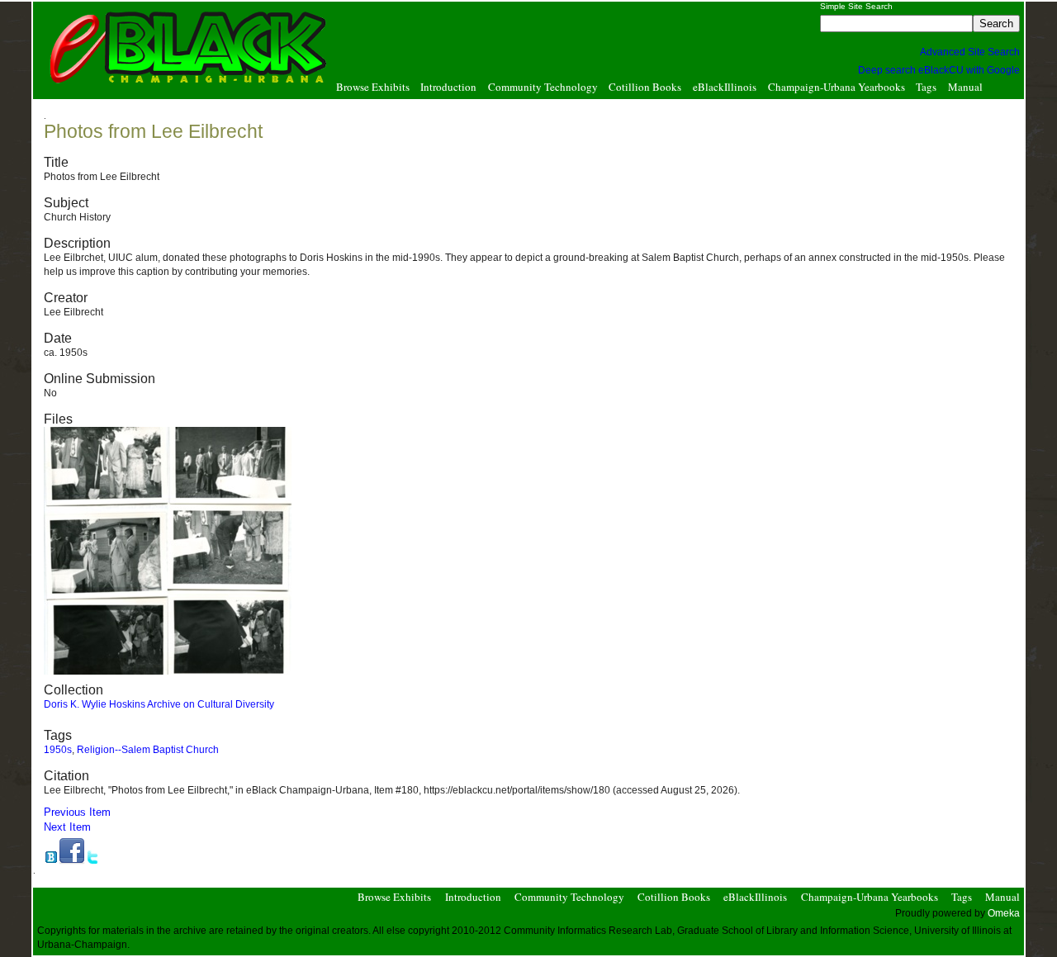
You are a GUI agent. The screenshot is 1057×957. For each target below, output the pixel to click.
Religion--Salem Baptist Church (148, 750)
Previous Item (77, 812)
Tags (926, 87)
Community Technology (543, 87)
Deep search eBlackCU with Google (939, 70)
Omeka (1004, 913)
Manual (965, 87)
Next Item (67, 827)
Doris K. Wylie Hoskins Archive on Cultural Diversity (159, 704)
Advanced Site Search (970, 52)
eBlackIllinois (724, 87)
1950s (58, 750)
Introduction (448, 87)
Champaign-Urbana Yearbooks (836, 87)
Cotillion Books (645, 87)
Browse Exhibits (373, 87)
